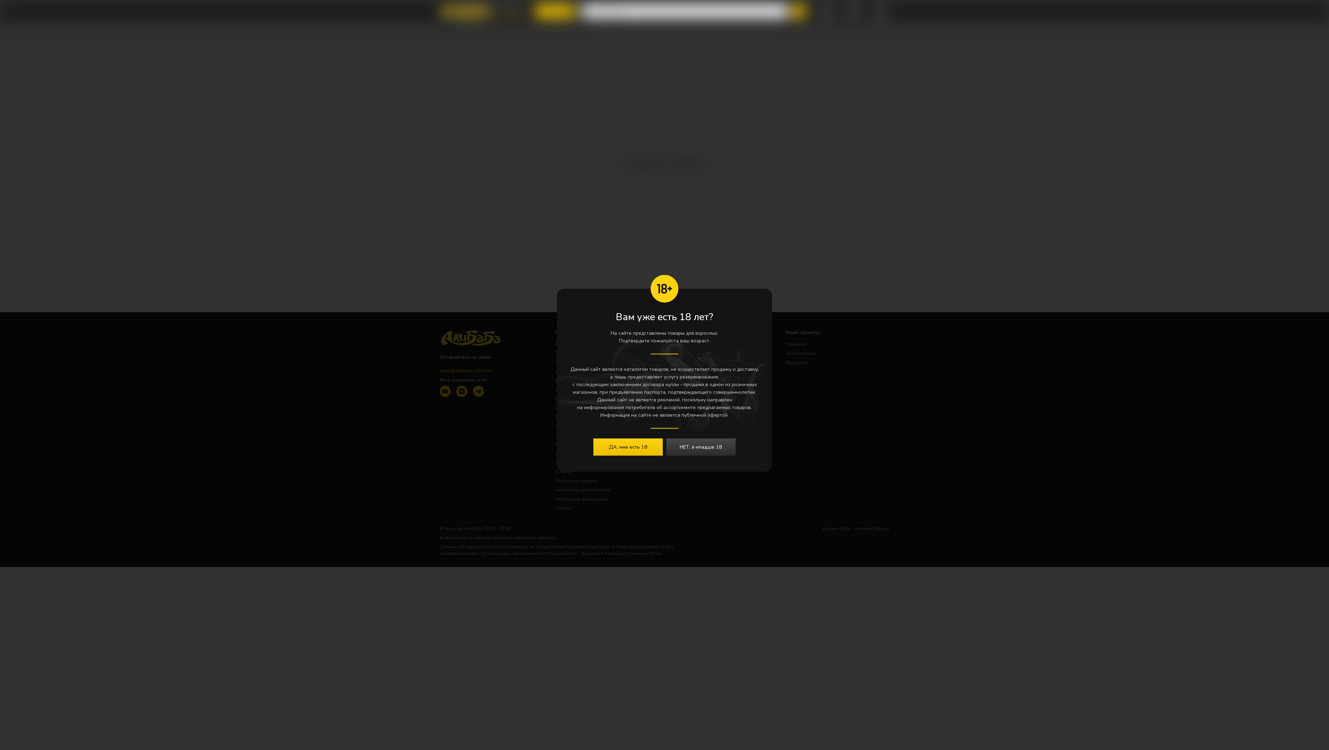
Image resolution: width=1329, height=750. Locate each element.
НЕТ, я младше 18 (701, 446)
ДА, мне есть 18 (628, 446)
